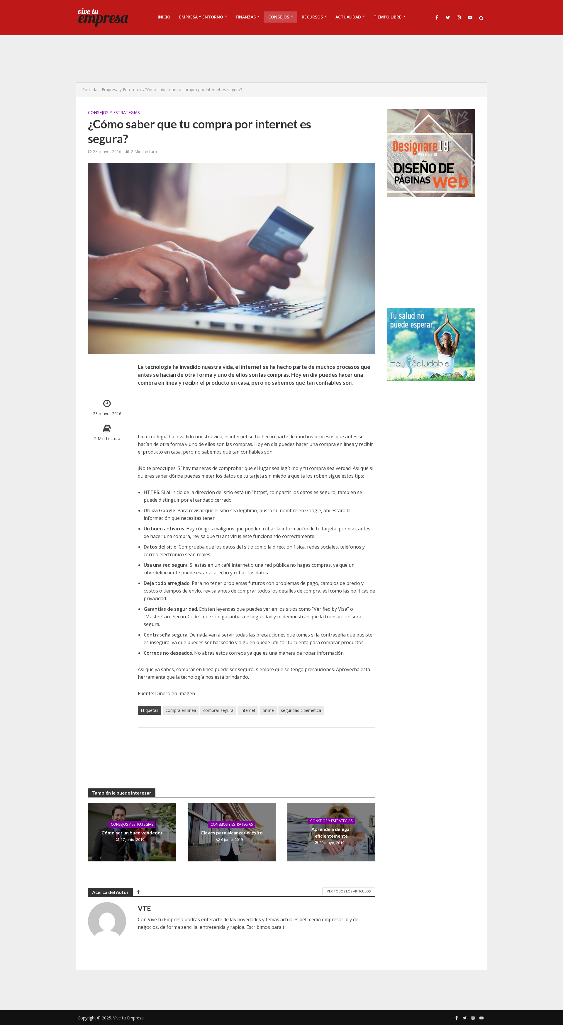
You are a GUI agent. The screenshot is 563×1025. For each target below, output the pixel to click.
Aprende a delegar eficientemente (331, 832)
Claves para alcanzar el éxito (232, 832)
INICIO (164, 17)
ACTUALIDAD (348, 17)
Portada (89, 89)
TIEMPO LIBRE (387, 17)
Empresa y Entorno (120, 89)
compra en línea (181, 710)
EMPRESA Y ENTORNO (201, 17)
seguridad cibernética (301, 710)
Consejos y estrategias (114, 112)
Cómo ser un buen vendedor (132, 832)
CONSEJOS (278, 17)
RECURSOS (312, 17)
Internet (247, 710)
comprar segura (218, 710)
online (268, 710)
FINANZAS (246, 17)
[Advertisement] (281, 58)
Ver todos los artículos (349, 891)
